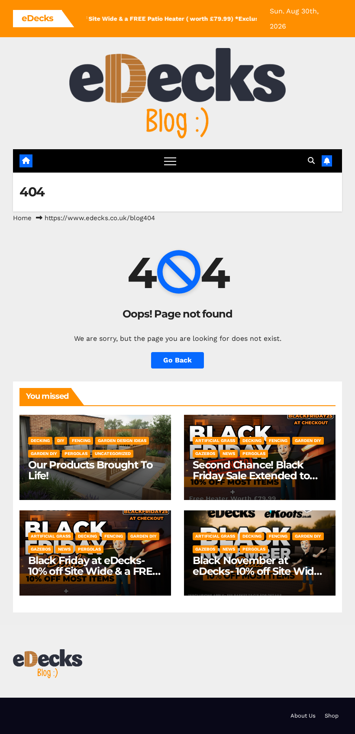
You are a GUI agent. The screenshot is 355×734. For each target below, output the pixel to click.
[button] (311, 161)
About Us (303, 715)
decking (40, 440)
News (229, 453)
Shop (332, 715)
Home (22, 218)
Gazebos (205, 453)
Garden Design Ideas (122, 440)
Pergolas (76, 453)
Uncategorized (113, 453)
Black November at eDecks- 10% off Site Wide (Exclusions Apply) (256, 571)
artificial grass (215, 440)
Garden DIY (44, 453)
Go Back (177, 360)
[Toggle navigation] (170, 161)
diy (61, 440)
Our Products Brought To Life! (90, 470)
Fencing (81, 440)
